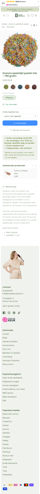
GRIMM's (6, 433)
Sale (4, 400)
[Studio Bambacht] (20, 15)
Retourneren (8, 364)
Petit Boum (7, 448)
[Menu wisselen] (4, 15)
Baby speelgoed (9, 397)
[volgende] (36, 9)
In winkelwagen (20, 123)
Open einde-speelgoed (12, 378)
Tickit (5, 467)
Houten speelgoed (10, 385)
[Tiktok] (19, 313)
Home (4, 24)
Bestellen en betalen (11, 353)
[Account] (27, 15)
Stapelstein (7, 459)
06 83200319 (8, 291)
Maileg (5, 440)
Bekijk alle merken (11, 414)
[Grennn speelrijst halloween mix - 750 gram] (34, 87)
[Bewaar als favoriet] (6, 171)
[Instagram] (9, 313)
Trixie (5, 471)
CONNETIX (7, 421)
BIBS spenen (8, 393)
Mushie (6, 444)
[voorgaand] (4, 9)
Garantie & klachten (11, 360)
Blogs (5, 338)
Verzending (7, 357)
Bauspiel (6, 418)
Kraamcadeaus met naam (14, 389)
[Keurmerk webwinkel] (20, 320)
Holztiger (6, 437)
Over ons (6, 349)
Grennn (14, 232)
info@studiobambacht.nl (13, 293)
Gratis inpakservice (11, 112)
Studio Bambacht (10, 463)
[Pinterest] (14, 313)
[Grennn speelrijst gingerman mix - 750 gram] (27, 87)
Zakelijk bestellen (10, 341)
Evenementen (8, 345)
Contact (6, 334)
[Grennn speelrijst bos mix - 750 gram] (13, 87)
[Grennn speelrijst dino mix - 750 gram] (6, 87)
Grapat (6, 425)
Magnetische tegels (11, 381)
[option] (20, 50)
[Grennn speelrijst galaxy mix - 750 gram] (20, 87)
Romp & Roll (8, 455)
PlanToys (6, 452)
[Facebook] (4, 313)
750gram (9, 98)
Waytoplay (7, 474)
